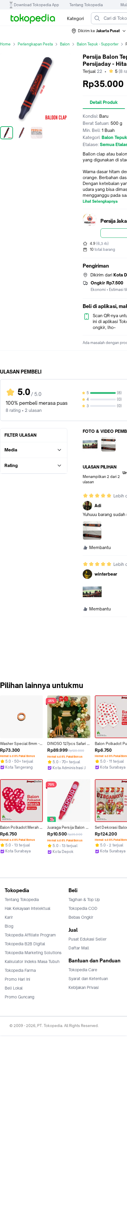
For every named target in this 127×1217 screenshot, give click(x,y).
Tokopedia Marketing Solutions (33, 952)
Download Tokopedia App (36, 5)
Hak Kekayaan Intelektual (28, 908)
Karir (9, 917)
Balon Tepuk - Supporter (97, 44)
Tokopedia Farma (20, 970)
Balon (65, 44)
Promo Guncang (19, 997)
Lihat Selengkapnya (100, 201)
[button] (99, 31)
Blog (9, 926)
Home (5, 44)
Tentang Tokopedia (86, 5)
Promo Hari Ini (17, 979)
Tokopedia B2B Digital (25, 943)
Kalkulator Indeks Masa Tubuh (32, 961)
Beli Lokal (14, 988)
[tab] (104, 102)
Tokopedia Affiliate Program (30, 935)
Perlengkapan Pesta (35, 44)
